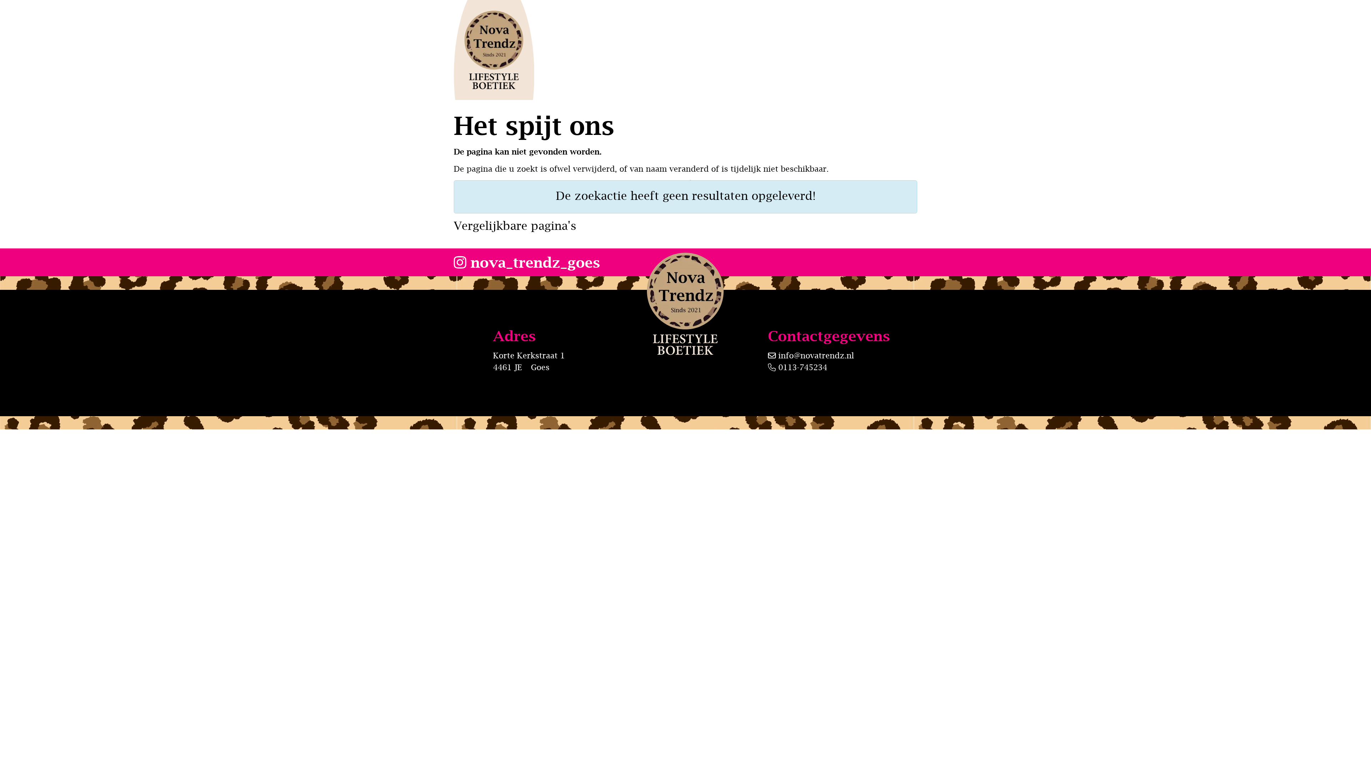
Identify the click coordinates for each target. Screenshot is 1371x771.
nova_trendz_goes (533, 262)
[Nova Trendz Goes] (494, 50)
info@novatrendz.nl (816, 355)
